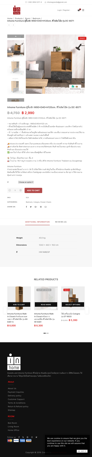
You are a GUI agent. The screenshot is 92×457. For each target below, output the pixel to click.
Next (15, 100)
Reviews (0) (61, 222)
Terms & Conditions (16, 403)
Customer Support (16, 399)
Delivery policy (14, 396)
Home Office (13, 430)
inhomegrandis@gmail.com (57, 2)
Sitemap (11, 410)
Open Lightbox (55, 64)
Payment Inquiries (16, 392)
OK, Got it (82, 451)
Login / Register (63, 10)
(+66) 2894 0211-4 (35, 2)
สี (7, 182)
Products (19, 18)
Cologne (36, 202)
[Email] (45, 207)
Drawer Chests (45, 202)
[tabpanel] (19, 306)
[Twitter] (31, 207)
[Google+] (36, 207)
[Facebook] (26, 207)
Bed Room (12, 423)
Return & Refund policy (18, 406)
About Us (12, 388)
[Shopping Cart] (79, 10)
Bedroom (36, 18)
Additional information (37, 222)
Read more (46, 304)
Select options (73, 304)
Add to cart (33, 190)
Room (27, 18)
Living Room (13, 426)
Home (9, 18)
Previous (15, 36)
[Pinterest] (41, 207)
